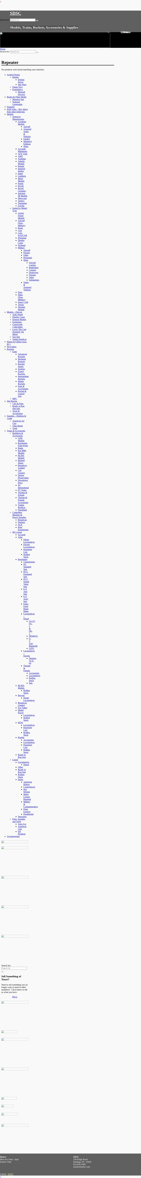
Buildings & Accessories (17, 434)
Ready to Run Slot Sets (18, 407)
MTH (20, 722)
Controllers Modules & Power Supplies (19, 515)
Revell (21, 186)
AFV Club (22, 154)
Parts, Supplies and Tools (18, 820)
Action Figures (13, 75)
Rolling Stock (26, 555)
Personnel (27, 258)
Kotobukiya (17, 89)
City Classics (21, 471)
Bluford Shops (21, 461)
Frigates (32, 275)
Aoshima (22, 159)
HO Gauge (17, 532)
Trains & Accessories (16, 431)
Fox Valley (22, 708)
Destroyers (33, 272)
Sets (30, 683)
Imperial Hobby (21, 169)
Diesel (26, 764)
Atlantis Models (21, 162)
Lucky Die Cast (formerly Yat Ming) (19, 332)
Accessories (34, 673)
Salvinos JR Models (22, 194)
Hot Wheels (26, 790)
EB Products (21, 832)
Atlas (20, 537)
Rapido (21, 737)
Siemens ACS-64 (32, 660)
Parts (20, 292)
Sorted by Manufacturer (18, 118)
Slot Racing (12, 401)
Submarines (34, 280)
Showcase (22, 198)
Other (25, 255)
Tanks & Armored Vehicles (27, 286)
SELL (14, 997)
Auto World (17, 314)
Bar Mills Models (22, 451)
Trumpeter (22, 203)
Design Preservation (23, 476)
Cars (20, 230)
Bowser (21, 695)
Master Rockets (21, 382)
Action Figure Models (21, 215)
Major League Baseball (27, 796)
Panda (20, 183)
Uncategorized (13, 836)
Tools (14, 428)
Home (2, 49)
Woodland (22, 510)
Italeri (20, 173)
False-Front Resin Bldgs (26, 607)
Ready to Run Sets (22, 756)
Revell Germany (22, 189)
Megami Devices (21, 93)
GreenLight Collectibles (17, 325)
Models (10, 114)
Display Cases (21, 241)
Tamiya (21, 201)
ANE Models (21, 439)
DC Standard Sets (27, 566)
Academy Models (22, 122)
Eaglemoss (17, 322)
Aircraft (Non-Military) (21, 223)
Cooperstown (29, 787)
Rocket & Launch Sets (22, 393)
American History (27, 783)
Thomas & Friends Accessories (23, 500)
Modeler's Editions (27, 142)
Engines (21, 369)
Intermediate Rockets (23, 377)
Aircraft (26, 126)
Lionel (15, 760)
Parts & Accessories (23, 387)
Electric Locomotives (29, 545)
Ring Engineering (23, 528)
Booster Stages (21, 365)
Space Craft (23, 302)
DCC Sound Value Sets (26, 583)
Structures (22, 816)
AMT (20, 156)
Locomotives (34, 675)
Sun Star (16, 337)
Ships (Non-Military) (21, 297)
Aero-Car (22, 824)
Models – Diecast (14, 312)
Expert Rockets (21, 372)
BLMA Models (21, 456)
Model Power (21, 711)
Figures (26, 253)
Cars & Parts (17, 403)
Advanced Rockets (22, 355)
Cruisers (32, 270)
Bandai (15, 77)
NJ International (23, 486)
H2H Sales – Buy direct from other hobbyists (17, 110)
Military (21, 248)
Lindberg (22, 176)
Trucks (21, 304)
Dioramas (22, 238)
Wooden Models (21, 308)
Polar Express (26, 810)
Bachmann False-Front (23, 444)
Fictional (21, 245)
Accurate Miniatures (22, 150)
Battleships (33, 267)
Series (20, 779)
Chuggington (29, 562)
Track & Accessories (17, 412)
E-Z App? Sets (25, 599)
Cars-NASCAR (22, 234)
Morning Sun (18, 99)
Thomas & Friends (22, 493)
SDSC (15, 13)
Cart (126, 32)
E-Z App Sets (25, 591)
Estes (14, 351)
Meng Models (21, 179)
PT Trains (22, 490)
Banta (20, 448)
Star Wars (22, 84)
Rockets (10, 349)
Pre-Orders (11, 347)
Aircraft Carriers (32, 263)
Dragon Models (19, 319)
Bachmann (22, 559)
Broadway (22, 520)
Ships (25, 146)
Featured (10, 107)
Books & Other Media (16, 97)
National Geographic (17, 103)
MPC (14, 398)
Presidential (28, 814)
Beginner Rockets (22, 360)
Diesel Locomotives (29, 540)
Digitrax (21, 522)
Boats (20, 228)
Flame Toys (17, 87)
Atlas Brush (17, 426)
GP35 (31, 648)
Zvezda (21, 206)
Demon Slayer (21, 80)
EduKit (26, 139)
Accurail (21, 534)
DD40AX (33, 636)
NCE (20, 525)
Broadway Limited (22, 466)
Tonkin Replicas (19, 339)
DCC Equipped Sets (27, 574)
